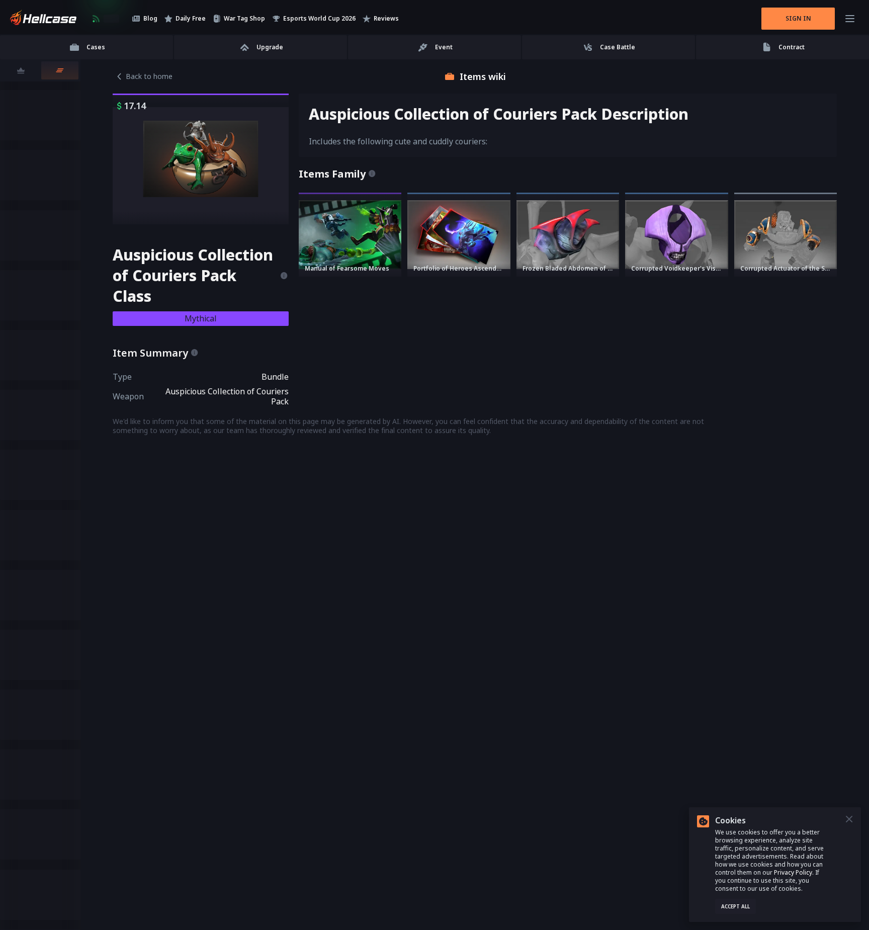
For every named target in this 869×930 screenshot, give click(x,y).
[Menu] (850, 19)
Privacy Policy (793, 872)
